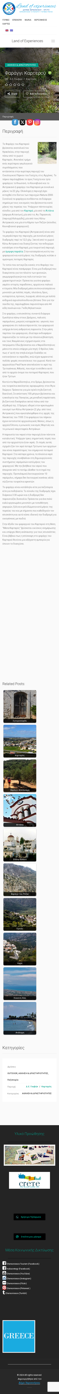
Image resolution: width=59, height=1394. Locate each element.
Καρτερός (31, 79)
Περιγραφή (7, 116)
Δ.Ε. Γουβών (16, 79)
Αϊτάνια (50, 210)
